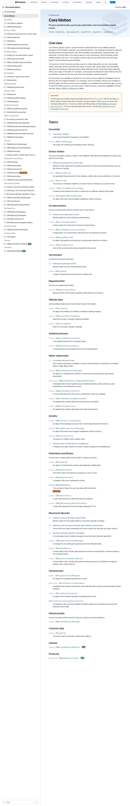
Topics (53, 122)
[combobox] (18, 802)
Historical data (56, 613)
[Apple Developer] (20, 2)
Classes (53, 643)
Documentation (12, 7)
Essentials (54, 129)
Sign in (113, 2)
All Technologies (9, 12)
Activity (53, 416)
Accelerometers (57, 205)
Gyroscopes (55, 254)
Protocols (54, 654)
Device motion (56, 151)
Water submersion (58, 355)
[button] (105, 2)
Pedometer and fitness (61, 453)
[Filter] (18, 802)
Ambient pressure (58, 333)
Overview (55, 43)
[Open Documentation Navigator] (3, 7)
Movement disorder (59, 513)
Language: (118, 7)
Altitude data (56, 299)
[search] (17, 802)
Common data (56, 628)
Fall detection (56, 570)
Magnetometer (57, 281)
